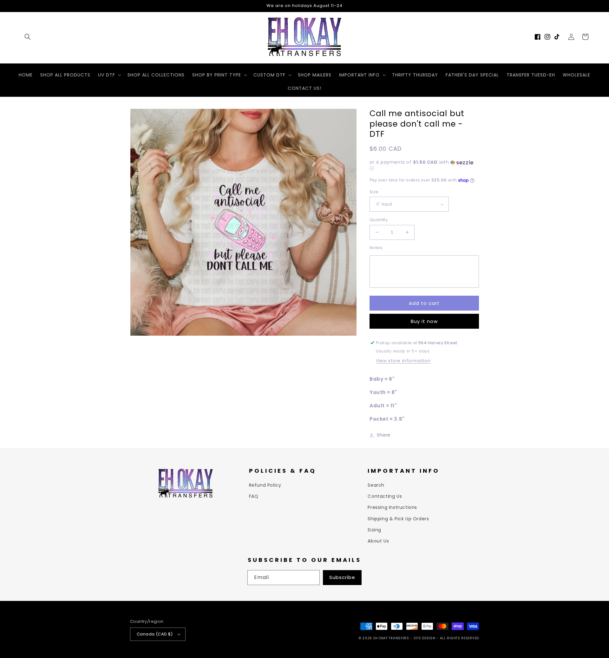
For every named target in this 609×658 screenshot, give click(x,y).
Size (374, 192)
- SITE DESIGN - (425, 638)
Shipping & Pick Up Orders (398, 519)
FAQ (254, 496)
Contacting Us (385, 496)
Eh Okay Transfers (391, 638)
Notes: (376, 248)
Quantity (379, 220)
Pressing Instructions (392, 507)
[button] (28, 37)
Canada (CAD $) (155, 634)
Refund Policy (265, 485)
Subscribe (342, 577)
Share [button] (383, 435)
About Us (378, 541)
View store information (403, 361)
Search (376, 485)
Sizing (374, 530)
